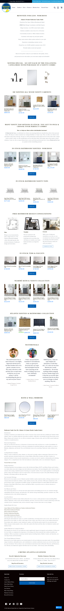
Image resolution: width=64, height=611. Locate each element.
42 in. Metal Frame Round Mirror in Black (24, 415)
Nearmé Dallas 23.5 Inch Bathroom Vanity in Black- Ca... (39, 299)
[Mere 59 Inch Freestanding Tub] (10, 261)
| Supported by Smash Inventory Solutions (26, 608)
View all (32, 117)
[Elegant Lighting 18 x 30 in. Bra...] (54, 407)
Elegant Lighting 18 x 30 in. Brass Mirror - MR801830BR (53, 416)
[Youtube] (21, 604)
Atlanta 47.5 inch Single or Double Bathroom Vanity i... (39, 330)
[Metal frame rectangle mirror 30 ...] (10, 407)
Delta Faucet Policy (9, 586)
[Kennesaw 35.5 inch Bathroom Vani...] (25, 158)
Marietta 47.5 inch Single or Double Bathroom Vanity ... (24, 329)
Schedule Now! (48, 246)
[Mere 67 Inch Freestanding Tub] (25, 261)
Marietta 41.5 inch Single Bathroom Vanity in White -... (53, 329)
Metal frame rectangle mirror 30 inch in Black (9, 415)
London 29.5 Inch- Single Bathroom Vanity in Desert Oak (39, 106)
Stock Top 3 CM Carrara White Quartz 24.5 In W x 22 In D (53, 199)
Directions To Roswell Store (17, 566)
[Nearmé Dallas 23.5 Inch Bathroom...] (39, 290)
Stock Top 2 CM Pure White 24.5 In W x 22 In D (10, 199)
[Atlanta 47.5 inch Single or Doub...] (39, 322)
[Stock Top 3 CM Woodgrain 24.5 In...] (39, 190)
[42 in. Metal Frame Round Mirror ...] (25, 407)
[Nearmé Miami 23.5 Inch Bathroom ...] (10, 290)
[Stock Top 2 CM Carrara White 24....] (25, 190)
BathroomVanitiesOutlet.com (13, 608)
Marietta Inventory (8, 592)
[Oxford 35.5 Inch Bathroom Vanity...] (25, 101)
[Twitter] (10, 604)
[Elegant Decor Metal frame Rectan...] (39, 407)
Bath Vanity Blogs (8, 590)
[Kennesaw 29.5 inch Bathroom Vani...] (10, 157)
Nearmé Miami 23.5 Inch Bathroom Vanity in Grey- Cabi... (24, 299)
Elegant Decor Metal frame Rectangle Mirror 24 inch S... (39, 416)
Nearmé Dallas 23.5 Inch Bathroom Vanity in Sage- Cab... (53, 299)
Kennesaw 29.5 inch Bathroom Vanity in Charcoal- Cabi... (8, 165)
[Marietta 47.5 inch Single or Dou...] (25, 322)
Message (59, 607)
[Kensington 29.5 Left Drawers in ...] (10, 101)
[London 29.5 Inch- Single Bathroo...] (39, 99)
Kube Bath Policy (8, 584)
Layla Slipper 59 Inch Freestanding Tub (38, 267)
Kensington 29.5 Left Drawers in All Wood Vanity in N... (52, 109)
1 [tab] (32, 391)
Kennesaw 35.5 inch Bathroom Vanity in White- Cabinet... (25, 166)
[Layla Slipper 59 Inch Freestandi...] (39, 261)
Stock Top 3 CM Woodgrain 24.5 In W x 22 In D (39, 199)
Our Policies (7, 588)
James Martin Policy (9, 582)
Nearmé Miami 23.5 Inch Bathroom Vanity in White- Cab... (10, 299)
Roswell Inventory (8, 595)
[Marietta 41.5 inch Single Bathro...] (54, 322)
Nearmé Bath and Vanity (10, 462)
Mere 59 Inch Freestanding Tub (10, 267)
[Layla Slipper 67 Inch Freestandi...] (54, 261)
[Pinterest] (14, 604)
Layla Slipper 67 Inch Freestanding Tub (52, 267)
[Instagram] (17, 604)
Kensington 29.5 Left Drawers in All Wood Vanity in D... (8, 109)
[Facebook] (6, 604)
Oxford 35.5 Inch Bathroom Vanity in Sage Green (24, 110)
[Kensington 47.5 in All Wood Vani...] (54, 157)
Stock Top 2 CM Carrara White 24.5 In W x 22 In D (24, 199)
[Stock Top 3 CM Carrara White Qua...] (54, 190)
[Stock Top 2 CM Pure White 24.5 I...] (10, 190)
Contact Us (7, 579)
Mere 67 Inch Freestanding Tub (25, 267)
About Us (6, 577)
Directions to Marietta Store (46, 566)
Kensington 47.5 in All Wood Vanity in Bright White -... (53, 165)
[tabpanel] (13, 367)
